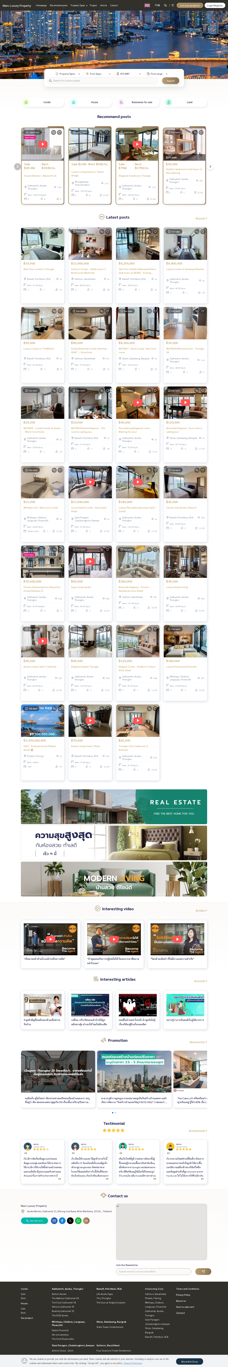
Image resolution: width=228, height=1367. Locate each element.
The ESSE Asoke (60, 1315)
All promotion (197, 1041)
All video (200, 910)
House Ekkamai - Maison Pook (40, 175)
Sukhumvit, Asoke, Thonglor (67, 1288)
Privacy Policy (183, 1294)
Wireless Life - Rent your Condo (41, 507)
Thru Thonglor (103, 1298)
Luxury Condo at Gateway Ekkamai (185, 268)
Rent (23, 1298)
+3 (86, 1220)
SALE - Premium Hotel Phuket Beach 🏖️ (40, 748)
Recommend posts (58, 5)
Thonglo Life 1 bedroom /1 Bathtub (133, 748)
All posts (200, 218)
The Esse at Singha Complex (110, 1302)
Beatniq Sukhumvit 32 (63, 1310)
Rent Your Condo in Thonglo (39, 268)
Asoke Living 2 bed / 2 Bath (85, 746)
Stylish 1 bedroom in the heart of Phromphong (184, 171)
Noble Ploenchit (60, 1330)
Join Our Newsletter (127, 1264)
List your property (190, 5)
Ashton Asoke (59, 1293)
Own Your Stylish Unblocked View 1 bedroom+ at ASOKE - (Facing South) (137, 271)
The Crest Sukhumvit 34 (64, 1302)
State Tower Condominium (109, 1326)
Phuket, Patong (153, 1298)
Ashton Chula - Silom (62, 1350)
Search (170, 80)
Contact (114, 5)
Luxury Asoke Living (177, 587)
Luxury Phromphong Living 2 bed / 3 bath (137, 509)
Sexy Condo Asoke (81, 587)
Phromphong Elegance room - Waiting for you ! (135, 429)
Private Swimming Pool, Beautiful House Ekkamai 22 (42, 588)
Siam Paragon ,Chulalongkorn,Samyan (73, 1345)
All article (199, 980)
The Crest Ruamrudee (63, 1338)
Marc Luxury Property (17, 5)
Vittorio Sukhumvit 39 (63, 1306)
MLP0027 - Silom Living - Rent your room (137, 350)
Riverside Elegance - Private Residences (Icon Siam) (134, 588)
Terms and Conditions (187, 1288)
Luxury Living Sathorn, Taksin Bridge (87, 173)
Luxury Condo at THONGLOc (39, 348)
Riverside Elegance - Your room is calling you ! (184, 429)
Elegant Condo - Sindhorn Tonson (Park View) (137, 668)
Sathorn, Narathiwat (108, 1345)
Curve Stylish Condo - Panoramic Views (89, 509)
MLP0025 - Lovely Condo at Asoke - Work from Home (42, 429)
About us (181, 1300)
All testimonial (197, 1130)
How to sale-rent (185, 1306)
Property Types (78, 5)
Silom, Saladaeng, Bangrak (111, 1321)
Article (103, 5)
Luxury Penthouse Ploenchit (181, 666)
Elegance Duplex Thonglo (85, 666)
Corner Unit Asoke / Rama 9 (181, 507)
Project (93, 5)
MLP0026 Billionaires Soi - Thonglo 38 (185, 350)
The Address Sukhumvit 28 (65, 1298)
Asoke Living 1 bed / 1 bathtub (40, 666)
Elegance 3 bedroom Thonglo (135, 175)
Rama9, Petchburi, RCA (109, 1288)
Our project (27, 1317)
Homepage (41, 5)
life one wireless (60, 1334)
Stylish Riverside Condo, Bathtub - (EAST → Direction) (89, 350)
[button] (223, 45)
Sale (23, 1293)
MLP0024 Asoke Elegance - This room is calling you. (88, 429)
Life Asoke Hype (104, 1293)
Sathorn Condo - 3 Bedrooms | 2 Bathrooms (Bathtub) (88, 270)
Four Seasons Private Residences (113, 1350)
